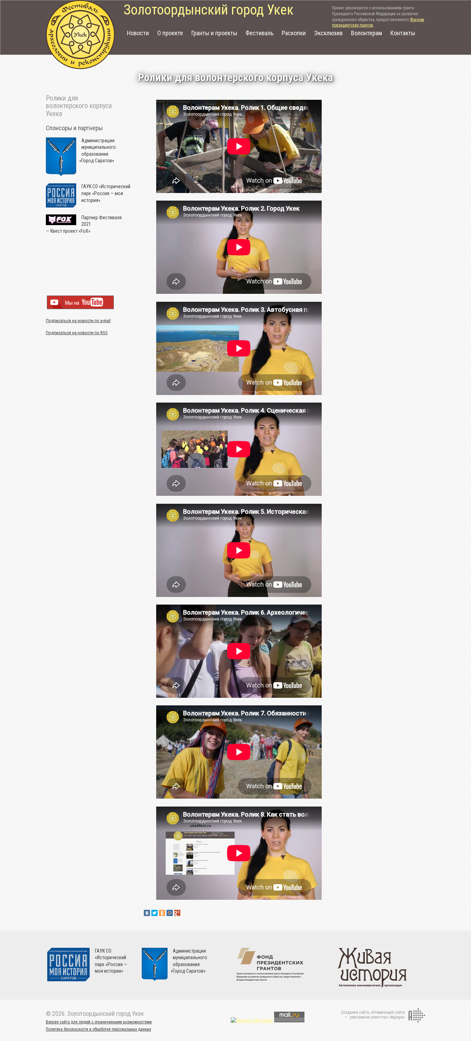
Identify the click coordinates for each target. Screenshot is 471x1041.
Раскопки (294, 33)
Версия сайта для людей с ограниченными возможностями (99, 1022)
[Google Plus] (177, 913)
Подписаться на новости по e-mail (78, 320)
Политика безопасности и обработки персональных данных (98, 1029)
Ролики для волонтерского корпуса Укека (79, 106)
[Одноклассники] (162, 913)
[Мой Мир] (170, 913)
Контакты (402, 33)
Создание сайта (355, 1012)
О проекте (170, 33)
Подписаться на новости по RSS (77, 332)
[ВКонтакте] (147, 913)
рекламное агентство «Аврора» (377, 1017)
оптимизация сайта (388, 1012)
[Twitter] (154, 913)
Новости (138, 33)
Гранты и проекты (214, 33)
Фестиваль (259, 33)
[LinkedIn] (185, 913)
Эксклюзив (328, 33)
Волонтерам (366, 33)
